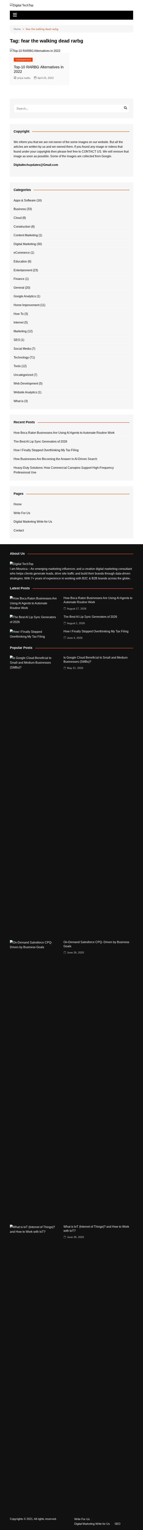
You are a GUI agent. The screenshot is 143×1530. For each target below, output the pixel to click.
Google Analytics (25, 296)
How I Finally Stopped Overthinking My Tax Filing (46, 450)
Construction (22, 226)
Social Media (22, 348)
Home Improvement (26, 305)
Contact (19, 530)
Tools (17, 366)
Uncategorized (23, 374)
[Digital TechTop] (21, 563)
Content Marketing (26, 235)
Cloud (18, 217)
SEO (17, 339)
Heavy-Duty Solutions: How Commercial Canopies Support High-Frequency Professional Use (64, 470)
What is (18, 401)
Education (20, 261)
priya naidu (23, 77)
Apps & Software (25, 200)
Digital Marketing (25, 244)
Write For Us (22, 513)
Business (20, 209)
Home (18, 504)
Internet (18, 322)
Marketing (20, 331)
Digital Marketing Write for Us (33, 521)
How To (19, 313)
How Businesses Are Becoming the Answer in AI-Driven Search (55, 459)
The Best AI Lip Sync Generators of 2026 (40, 441)
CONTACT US (91, 151)
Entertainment (23, 59)
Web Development (26, 383)
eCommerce (22, 252)
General (19, 287)
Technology (21, 357)
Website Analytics (25, 392)
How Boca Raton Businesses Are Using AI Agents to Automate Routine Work (64, 432)
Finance (19, 278)
